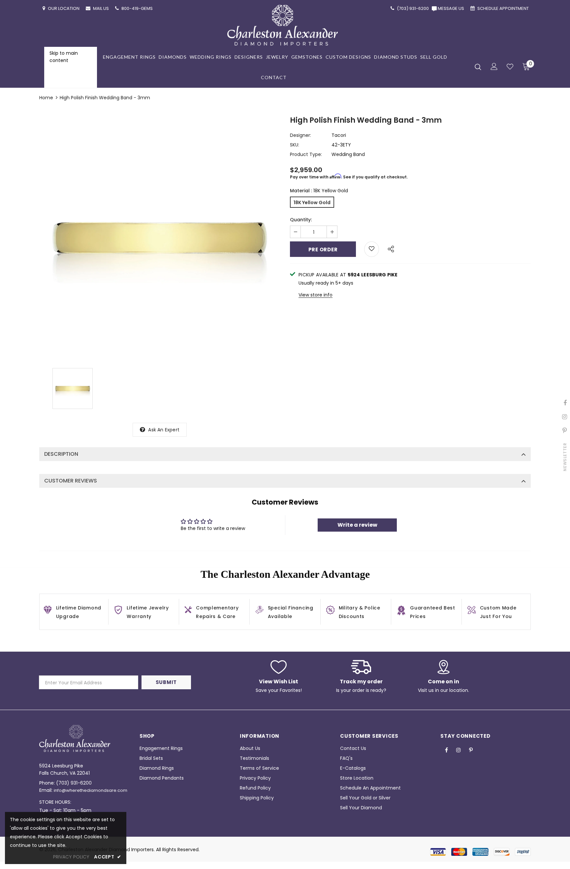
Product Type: (306, 154)
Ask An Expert (163, 429)
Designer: (300, 135)
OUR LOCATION (64, 8)
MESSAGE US (452, 8)
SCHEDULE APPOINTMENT (503, 8)
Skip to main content (63, 57)
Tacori (339, 135)
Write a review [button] (357, 525)
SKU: (294, 144)
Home (46, 97)
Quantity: (301, 219)
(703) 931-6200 (74, 783)
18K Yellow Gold (312, 202)
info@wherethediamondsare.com (90, 790)
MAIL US (101, 8)
